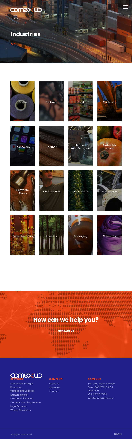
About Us (54, 383)
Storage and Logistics (22, 390)
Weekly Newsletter (20, 410)
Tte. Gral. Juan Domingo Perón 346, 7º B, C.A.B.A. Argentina (101, 387)
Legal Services (18, 406)
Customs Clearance (21, 398)
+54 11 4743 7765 (97, 394)
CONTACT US (66, 331)
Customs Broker (19, 394)
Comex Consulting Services (25, 402)
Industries (54, 387)
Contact (54, 391)
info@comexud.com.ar (101, 398)
